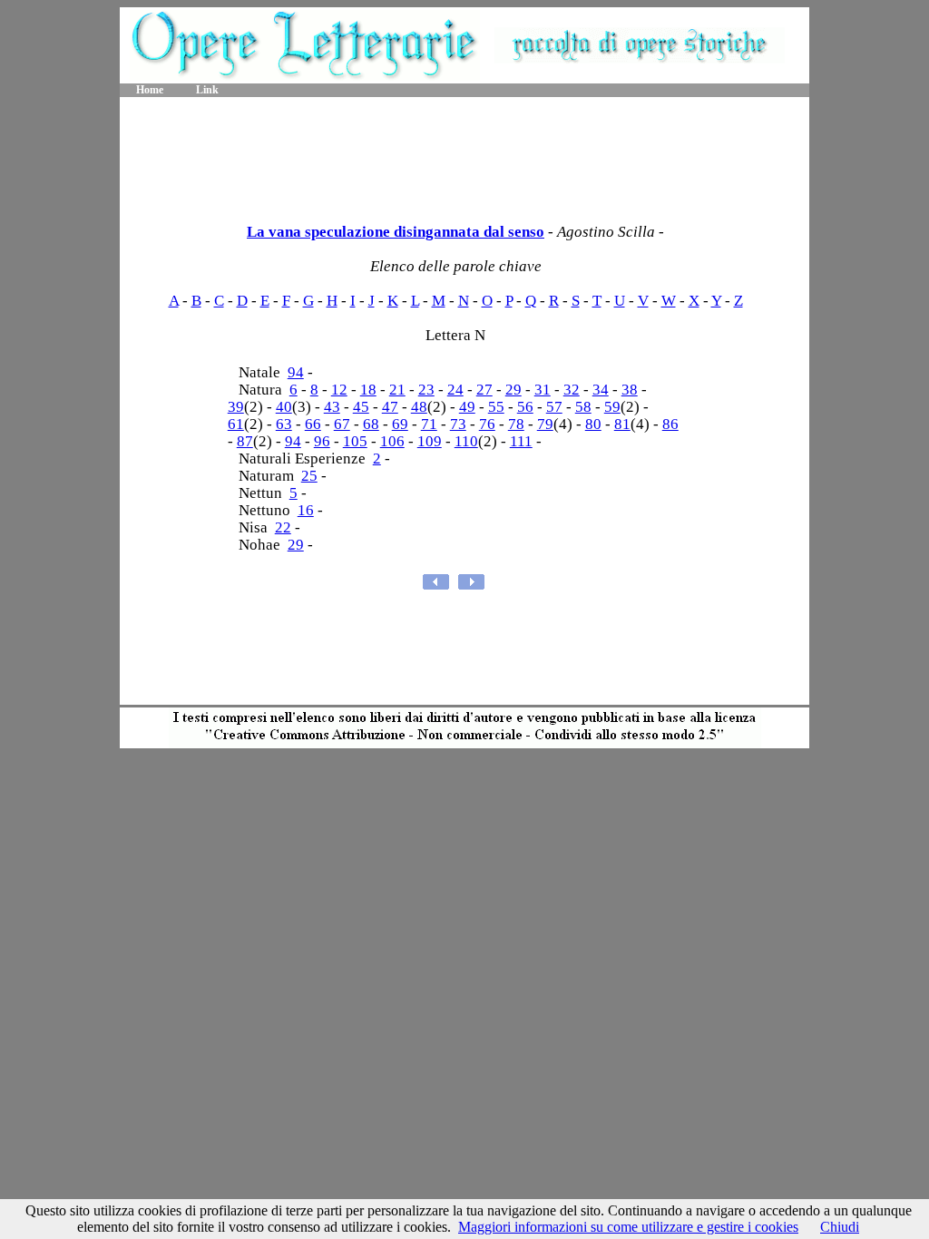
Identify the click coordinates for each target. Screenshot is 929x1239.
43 (332, 406)
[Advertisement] (464, 154)
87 (245, 441)
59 (612, 406)
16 (306, 510)
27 (484, 389)
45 (361, 406)
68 (371, 424)
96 (322, 441)
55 (496, 406)
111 (521, 441)
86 (670, 424)
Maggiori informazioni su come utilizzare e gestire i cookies (628, 1226)
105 (355, 441)
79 (545, 424)
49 (467, 406)
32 (571, 389)
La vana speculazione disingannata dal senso (395, 231)
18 (368, 389)
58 (583, 406)
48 (419, 406)
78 (516, 424)
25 (309, 475)
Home (149, 89)
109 (429, 441)
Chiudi (839, 1226)
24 (455, 389)
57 (554, 406)
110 (466, 441)
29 (513, 389)
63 (284, 424)
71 (429, 424)
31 (542, 389)
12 (339, 389)
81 (622, 424)
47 (390, 406)
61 (236, 424)
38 (629, 389)
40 (284, 406)
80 (593, 424)
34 (600, 389)
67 (342, 424)
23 (426, 389)
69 (400, 424)
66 (313, 424)
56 (525, 406)
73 (458, 424)
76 (487, 424)
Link (207, 89)
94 (296, 372)
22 (283, 527)
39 (236, 406)
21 (397, 389)
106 (392, 441)
